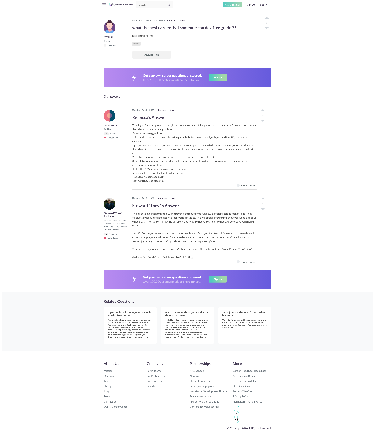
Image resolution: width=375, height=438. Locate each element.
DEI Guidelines (241, 386)
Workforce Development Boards (208, 391)
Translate (171, 20)
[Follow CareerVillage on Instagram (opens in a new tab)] (236, 420)
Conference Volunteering (204, 406)
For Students (154, 370)
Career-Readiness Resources (249, 370)
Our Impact (110, 375)
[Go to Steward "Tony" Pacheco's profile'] (110, 205)
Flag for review (246, 185)
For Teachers (154, 381)
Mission (108, 370)
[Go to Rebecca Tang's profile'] (110, 116)
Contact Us (110, 401)
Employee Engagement (203, 386)
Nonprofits (196, 375)
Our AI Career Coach (116, 406)
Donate (151, 386)
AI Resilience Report (244, 375)
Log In (263, 4)
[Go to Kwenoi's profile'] (110, 28)
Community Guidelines (246, 381)
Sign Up (251, 4)
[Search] (168, 4)
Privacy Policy (241, 396)
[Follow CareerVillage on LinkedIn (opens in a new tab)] (236, 414)
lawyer (136, 43)
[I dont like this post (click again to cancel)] (266, 28)
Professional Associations (204, 401)
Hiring (107, 386)
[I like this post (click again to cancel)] (266, 17)
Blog (106, 391)
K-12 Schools (197, 370)
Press (107, 396)
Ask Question (232, 4)
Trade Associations (201, 396)
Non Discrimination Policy (247, 401)
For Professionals (157, 375)
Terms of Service (242, 391)
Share (182, 20)
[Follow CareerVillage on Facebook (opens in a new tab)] (236, 408)
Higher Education (200, 381)
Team (107, 381)
